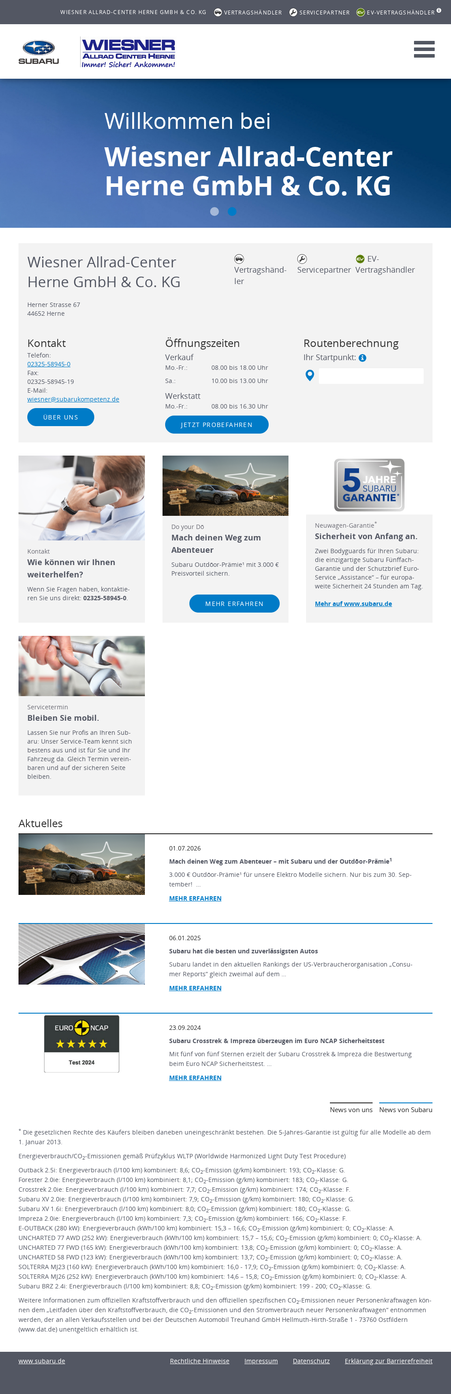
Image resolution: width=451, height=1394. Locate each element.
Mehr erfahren (234, 603)
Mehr (195, 988)
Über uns (60, 417)
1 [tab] (214, 211)
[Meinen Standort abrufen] (309, 375)
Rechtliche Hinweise (199, 1361)
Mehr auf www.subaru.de (353, 603)
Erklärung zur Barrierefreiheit (389, 1361)
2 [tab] (232, 211)
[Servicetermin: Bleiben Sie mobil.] (81, 666)
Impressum (261, 1361)
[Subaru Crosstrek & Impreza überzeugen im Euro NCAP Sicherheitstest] (81, 1044)
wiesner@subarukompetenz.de (73, 399)
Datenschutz (311, 1361)
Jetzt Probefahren (217, 424)
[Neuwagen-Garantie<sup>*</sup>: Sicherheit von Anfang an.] (369, 485)
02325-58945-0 (48, 364)
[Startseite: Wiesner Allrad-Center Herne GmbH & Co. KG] (39, 52)
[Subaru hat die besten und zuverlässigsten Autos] (81, 954)
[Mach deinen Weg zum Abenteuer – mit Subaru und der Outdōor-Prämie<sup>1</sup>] (81, 864)
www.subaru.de (41, 1361)
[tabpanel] (225, 154)
